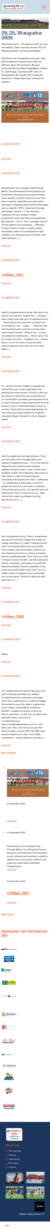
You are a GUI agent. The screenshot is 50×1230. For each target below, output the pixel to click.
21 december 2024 (10, 602)
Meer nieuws (7, 914)
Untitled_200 (12, 617)
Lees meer (6, 159)
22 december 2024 (10, 144)
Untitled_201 (12, 275)
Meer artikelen (8, 753)
